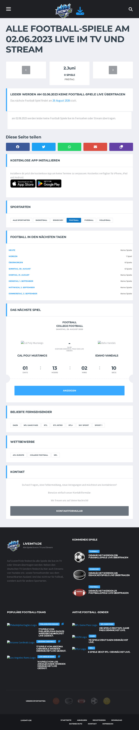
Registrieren (99, 720)
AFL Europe (18, 455)
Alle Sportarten (21, 220)
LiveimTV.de (26, 720)
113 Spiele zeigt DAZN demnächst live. (108, 641)
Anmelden (82, 720)
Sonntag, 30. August (20, 269)
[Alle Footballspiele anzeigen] (79, 592)
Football (74, 220)
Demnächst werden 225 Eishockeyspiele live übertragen (109, 574)
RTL (45, 425)
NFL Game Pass (31, 425)
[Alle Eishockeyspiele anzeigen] (79, 575)
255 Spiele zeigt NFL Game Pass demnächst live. (114, 629)
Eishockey (58, 220)
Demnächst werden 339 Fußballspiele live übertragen (108, 556)
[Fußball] (94, 700)
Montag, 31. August (19, 275)
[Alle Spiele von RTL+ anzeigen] (79, 649)
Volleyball (104, 220)
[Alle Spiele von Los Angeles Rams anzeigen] (21, 657)
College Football (39, 455)
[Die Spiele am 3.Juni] (113, 70)
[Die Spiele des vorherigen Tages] (26, 70)
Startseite (66, 720)
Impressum (107, 724)
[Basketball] (56, 700)
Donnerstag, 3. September (23, 293)
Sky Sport (84, 425)
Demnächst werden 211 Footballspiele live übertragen (109, 591)
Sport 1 (98, 425)
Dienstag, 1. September (21, 281)
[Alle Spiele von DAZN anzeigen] (79, 637)
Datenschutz (75, 724)
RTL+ (71, 425)
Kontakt (92, 724)
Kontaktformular (69, 510)
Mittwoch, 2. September (22, 287)
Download (116, 720)
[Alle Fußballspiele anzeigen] (79, 557)
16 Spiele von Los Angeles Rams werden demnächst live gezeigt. (51, 665)
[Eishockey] (68, 700)
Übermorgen (16, 262)
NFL (55, 455)
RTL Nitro (58, 425)
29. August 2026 (61, 100)
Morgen (13, 256)
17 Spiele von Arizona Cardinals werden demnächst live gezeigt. (51, 648)
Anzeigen (69, 390)
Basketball (41, 220)
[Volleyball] (106, 700)
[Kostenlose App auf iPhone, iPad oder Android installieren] (80, 13)
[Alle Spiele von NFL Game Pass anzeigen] (84, 625)
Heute (12, 250)
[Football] (81, 700)
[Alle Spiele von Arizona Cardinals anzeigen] (21, 642)
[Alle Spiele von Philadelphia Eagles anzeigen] (22, 625)
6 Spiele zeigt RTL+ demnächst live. (109, 652)
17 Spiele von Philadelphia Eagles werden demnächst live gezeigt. (51, 632)
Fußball (89, 220)
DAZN (15, 425)
